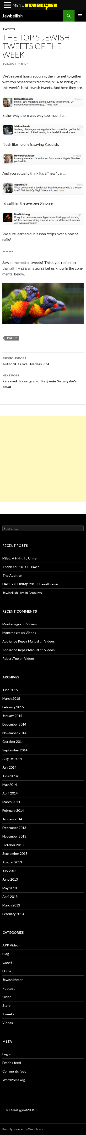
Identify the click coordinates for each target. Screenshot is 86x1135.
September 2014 (14, 750)
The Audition (12, 575)
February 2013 (13, 914)
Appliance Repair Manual (20, 641)
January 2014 (12, 819)
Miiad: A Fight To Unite (19, 558)
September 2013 (14, 853)
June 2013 (10, 879)
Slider (6, 997)
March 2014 (11, 802)
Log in (6, 1054)
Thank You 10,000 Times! (21, 567)
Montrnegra (11, 633)
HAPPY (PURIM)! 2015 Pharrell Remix (30, 584)
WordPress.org (13, 1080)
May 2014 (9, 785)
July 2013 (9, 871)
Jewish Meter (12, 980)
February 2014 (13, 810)
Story (6, 1005)
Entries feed (11, 1063)
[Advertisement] (43, 459)
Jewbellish (12, 15)
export (7, 962)
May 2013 (9, 888)
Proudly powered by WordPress (22, 1129)
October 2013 (13, 845)
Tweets (8, 29)
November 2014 (14, 733)
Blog (5, 954)
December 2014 (14, 724)
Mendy (23, 63)
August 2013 (12, 862)
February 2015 (13, 707)
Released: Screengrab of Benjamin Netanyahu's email (39, 381)
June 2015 (10, 690)
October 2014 (13, 741)
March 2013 (11, 905)
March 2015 (11, 698)
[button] (8, 5)
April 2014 (10, 793)
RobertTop (10, 658)
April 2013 (10, 897)
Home (6, 971)
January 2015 (12, 716)
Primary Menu (80, 16)
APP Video (10, 945)
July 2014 (9, 767)
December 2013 (14, 828)
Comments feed (14, 1071)
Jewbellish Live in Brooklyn (22, 593)
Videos (31, 624)
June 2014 (10, 776)
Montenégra (11, 624)
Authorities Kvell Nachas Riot (25, 361)
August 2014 (12, 759)
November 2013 (14, 836)
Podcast (8, 988)
